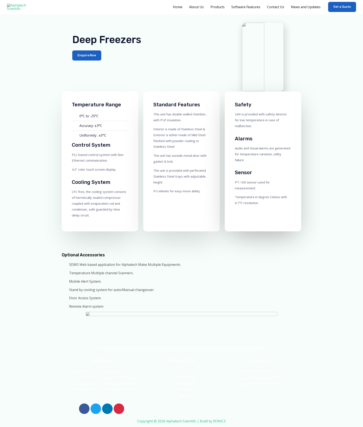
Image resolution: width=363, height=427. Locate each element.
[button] (342, 7)
